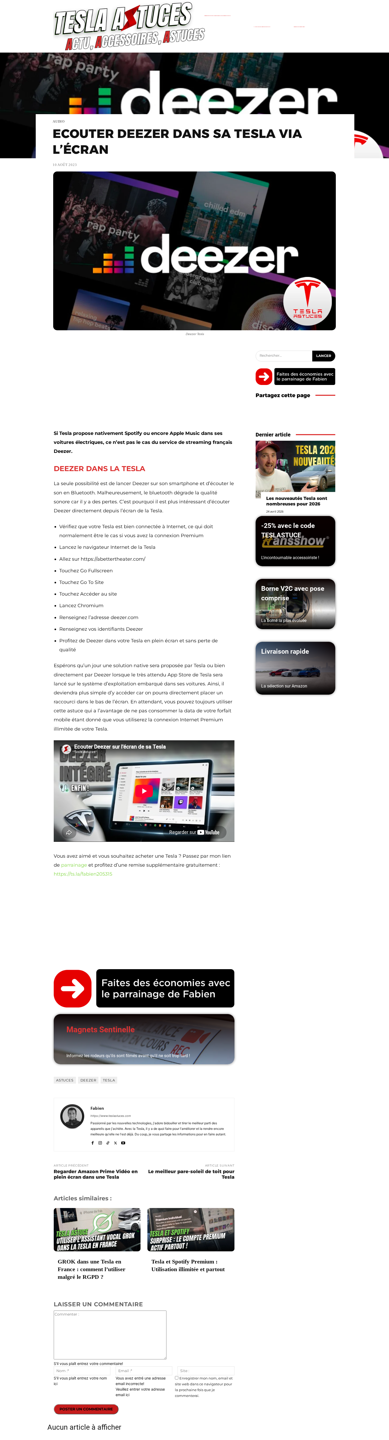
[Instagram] (100, 1142)
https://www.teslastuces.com (111, 1116)
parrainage (74, 865)
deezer (88, 1080)
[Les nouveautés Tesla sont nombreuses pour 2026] (295, 470)
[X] (115, 1142)
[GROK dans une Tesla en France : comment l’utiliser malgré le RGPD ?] (97, 1229)
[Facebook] (92, 1142)
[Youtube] (123, 1142)
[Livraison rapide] (295, 668)
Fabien (97, 1108)
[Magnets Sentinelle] (144, 1039)
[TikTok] (108, 1142)
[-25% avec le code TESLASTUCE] (295, 541)
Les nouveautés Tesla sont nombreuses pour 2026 (296, 501)
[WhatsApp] (330, 417)
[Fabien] (72, 1125)
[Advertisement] (144, 390)
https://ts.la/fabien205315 (83, 874)
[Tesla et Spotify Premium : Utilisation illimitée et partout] (190, 1229)
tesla (109, 1080)
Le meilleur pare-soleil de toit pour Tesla (191, 1174)
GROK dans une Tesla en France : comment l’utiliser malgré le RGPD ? (91, 1269)
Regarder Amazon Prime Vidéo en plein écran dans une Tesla (96, 1174)
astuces (65, 1080)
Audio (59, 121)
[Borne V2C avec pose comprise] (295, 604)
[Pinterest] (318, 417)
